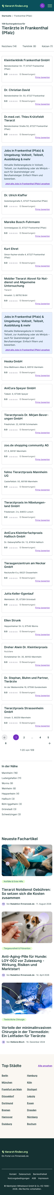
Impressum (43, 1178)
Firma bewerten (42, 77)
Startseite (6, 16)
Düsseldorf (8, 1096)
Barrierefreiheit (40, 1174)
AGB (34, 1178)
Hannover (7, 1117)
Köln (29, 1082)
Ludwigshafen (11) (11, 778)
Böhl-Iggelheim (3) (12, 804)
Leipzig (31, 1096)
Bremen (6, 1110)
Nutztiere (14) (9, 46)
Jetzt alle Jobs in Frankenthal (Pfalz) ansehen (27, 183)
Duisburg (7, 1123)
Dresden (31, 1110)
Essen (30, 1103)
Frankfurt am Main (12, 1089)
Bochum (31, 1123)
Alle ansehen (45, 1065)
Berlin (5, 1075)
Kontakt (13, 1174)
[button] (42, 5)
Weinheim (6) (9, 788)
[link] (27, 69)
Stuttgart (32, 1089)
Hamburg (32, 1075)
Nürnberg (32, 1117)
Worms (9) (7, 783)
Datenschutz (25, 1174)
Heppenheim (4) (10, 793)
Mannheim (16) (10, 772)
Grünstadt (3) (9, 809)
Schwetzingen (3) (11, 814)
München (7, 1082)
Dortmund (7, 1103)
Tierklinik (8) (29, 46)
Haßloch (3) (8, 798)
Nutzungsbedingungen (19, 1178)
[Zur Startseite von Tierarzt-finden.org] (15, 5)
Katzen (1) (47, 46)
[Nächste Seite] (49, 743)
